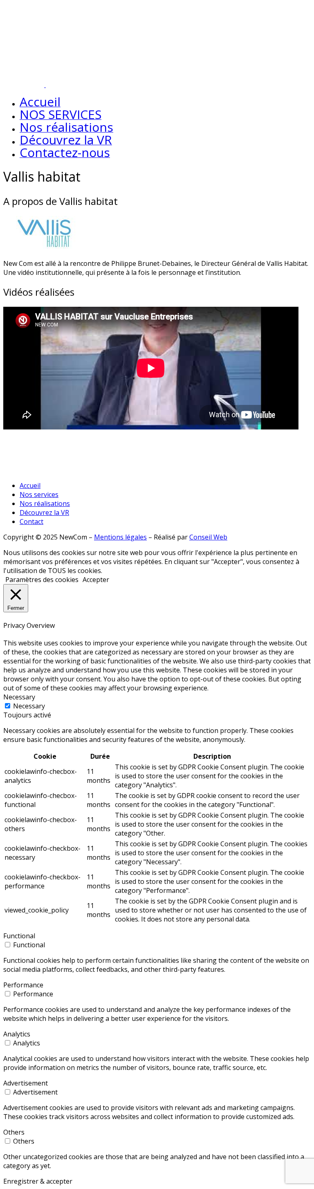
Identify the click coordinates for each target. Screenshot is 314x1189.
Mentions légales (120, 537)
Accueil (30, 485)
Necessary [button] (19, 696)
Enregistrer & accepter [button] (37, 1181)
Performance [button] (23, 984)
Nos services (39, 494)
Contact (31, 521)
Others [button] (14, 1132)
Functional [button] (19, 935)
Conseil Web (208, 537)
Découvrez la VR (44, 512)
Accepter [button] (96, 579)
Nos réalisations (45, 503)
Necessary (29, 705)
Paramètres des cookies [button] (41, 579)
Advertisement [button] (25, 1083)
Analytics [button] (16, 1033)
